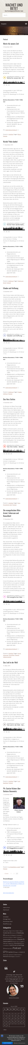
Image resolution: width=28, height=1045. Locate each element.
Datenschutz (6, 907)
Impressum (6, 910)
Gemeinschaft (7, 939)
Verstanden (7, 1043)
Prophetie (11, 952)
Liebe (16, 945)
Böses (19, 134)
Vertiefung (10, 134)
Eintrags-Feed (6, 919)
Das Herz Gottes (9, 399)
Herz (19, 503)
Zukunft (18, 956)
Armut (19, 653)
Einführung (11, 281)
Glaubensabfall (7, 941)
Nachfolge (5, 783)
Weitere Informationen (19, 1043)
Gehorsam (5, 655)
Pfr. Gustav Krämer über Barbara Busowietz (12, 790)
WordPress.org (7, 924)
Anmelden (6, 917)
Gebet (15, 937)
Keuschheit (11, 655)
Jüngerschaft (11, 943)
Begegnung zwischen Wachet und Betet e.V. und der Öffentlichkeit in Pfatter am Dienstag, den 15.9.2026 (13, 883)
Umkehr (22, 952)
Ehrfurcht (14, 933)
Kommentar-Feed (7, 921)
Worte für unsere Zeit (11, 43)
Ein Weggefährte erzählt (14, 867)
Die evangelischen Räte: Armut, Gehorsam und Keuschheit (12, 513)
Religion (17, 952)
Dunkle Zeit (7, 933)
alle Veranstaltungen (8, 893)
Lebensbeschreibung (11, 130)
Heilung (14, 941)
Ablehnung (20, 281)
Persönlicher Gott (7, 505)
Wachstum (6, 956)
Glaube (20, 392)
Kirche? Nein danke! (10, 141)
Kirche (4, 283)
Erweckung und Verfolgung (10, 935)
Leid (19, 781)
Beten (18, 930)
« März (5, 1029)
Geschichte (14, 939)
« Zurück (6, 873)
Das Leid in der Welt (10, 662)
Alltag (10, 930)
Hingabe (22, 941)
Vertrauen (11, 954)
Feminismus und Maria (8, 937)
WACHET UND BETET (14, 6)
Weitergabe (12, 956)
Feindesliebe (19, 935)
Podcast (5, 136)
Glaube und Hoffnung (10, 288)
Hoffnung (5, 394)
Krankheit (6, 945)
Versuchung (6, 954)
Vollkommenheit (7, 657)
